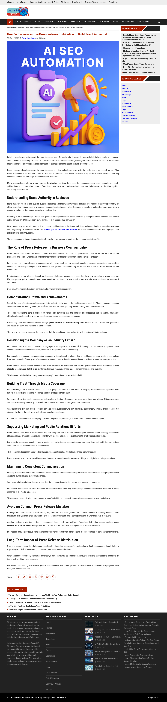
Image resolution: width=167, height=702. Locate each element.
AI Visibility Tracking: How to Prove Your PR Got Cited (29, 606)
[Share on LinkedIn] (36, 576)
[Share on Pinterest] (30, 576)
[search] (159, 22)
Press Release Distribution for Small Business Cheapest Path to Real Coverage (108, 666)
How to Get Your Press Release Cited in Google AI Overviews (108, 659)
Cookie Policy (61, 697)
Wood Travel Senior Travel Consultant (138, 64)
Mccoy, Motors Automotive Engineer (139, 667)
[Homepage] (10, 22)
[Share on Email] (47, 576)
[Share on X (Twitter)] (24, 576)
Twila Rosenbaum (29, 38)
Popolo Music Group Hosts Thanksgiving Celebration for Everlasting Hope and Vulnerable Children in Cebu (139, 37)
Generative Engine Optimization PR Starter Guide (27, 610)
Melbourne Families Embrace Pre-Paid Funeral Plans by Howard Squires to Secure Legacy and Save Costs (139, 53)
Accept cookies (153, 697)
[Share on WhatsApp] (41, 576)
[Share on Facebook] (18, 576)
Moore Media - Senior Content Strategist (139, 72)
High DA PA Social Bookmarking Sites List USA (139, 60)
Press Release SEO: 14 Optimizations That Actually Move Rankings (34, 602)
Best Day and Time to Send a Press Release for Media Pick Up (32, 599)
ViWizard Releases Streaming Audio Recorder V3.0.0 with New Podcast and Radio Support (43, 595)
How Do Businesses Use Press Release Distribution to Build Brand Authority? (138, 44)
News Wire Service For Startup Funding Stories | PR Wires (138, 68)
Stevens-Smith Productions (134, 48)
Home (9, 27)
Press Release (18, 27)
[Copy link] (53, 577)
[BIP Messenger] (18, 11)
